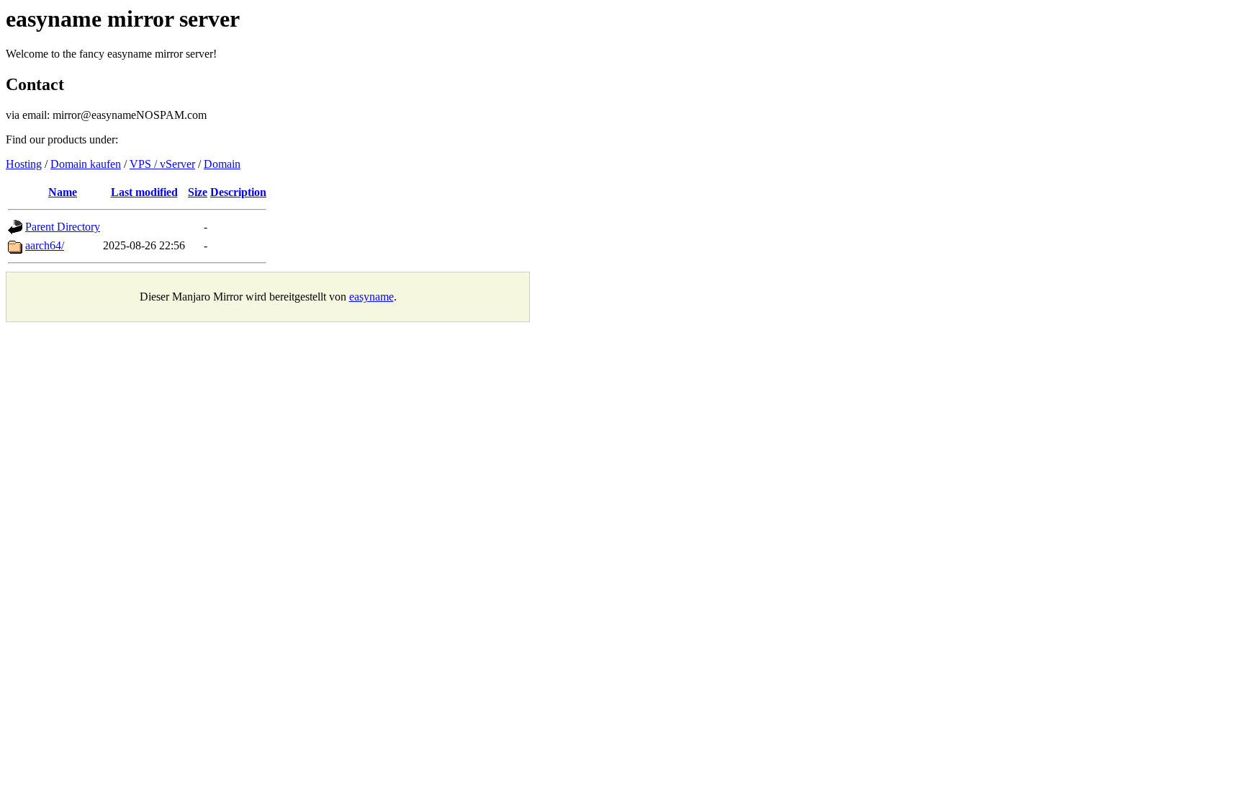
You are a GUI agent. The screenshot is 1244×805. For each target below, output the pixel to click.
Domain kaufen (85, 164)
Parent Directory (62, 227)
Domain (222, 164)
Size (197, 192)
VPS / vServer (162, 164)
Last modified (144, 192)
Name (62, 192)
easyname (371, 296)
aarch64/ (44, 245)
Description (238, 192)
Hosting (24, 164)
